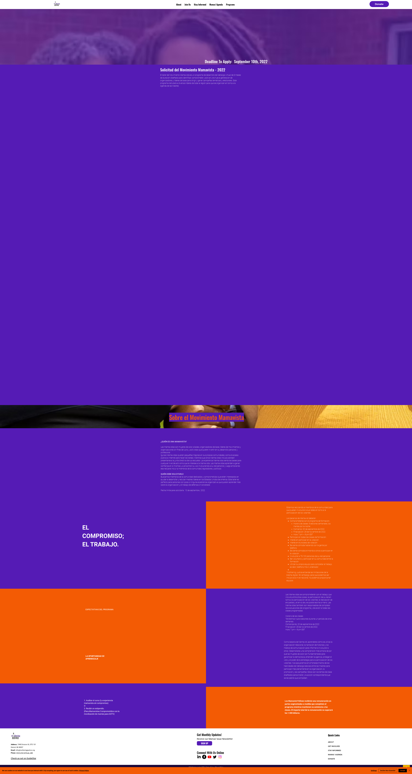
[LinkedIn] (199, 757)
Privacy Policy (84, 770)
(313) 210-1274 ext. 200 (24, 753)
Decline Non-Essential (387, 770)
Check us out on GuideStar (23, 758)
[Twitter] (215, 757)
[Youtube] (209, 757)
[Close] (409, 770)
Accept (402, 770)
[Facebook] (204, 757)
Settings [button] (374, 770)
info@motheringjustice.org (25, 750)
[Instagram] (220, 757)
